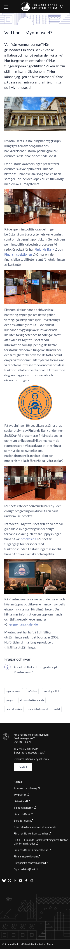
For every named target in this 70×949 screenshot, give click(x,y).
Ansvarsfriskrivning (25, 788)
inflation (32, 691)
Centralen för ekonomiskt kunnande (35, 827)
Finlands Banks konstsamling (31, 833)
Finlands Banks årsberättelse (31, 850)
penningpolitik (51, 691)
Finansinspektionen (18, 254)
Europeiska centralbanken (29, 862)
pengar (10, 700)
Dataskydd (20, 801)
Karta (17, 781)
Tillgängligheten (23, 807)
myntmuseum (13, 691)
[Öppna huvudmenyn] (9, 7)
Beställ (22, 767)
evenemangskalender (24, 624)
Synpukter (20, 794)
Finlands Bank (44, 249)
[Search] (61, 6)
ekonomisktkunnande (32, 700)
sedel (57, 709)
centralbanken (14, 709)
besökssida (28, 539)
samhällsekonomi (38, 709)
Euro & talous (22, 820)
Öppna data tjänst (24, 869)
